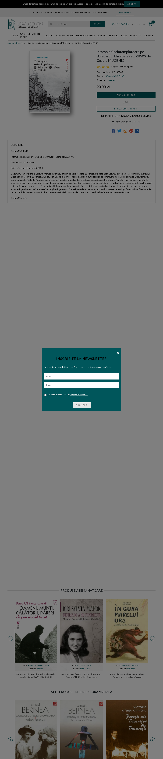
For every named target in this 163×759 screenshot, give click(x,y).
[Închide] (117, 352)
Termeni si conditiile (79, 394)
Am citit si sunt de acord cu (67, 394)
